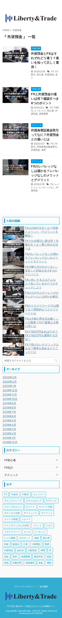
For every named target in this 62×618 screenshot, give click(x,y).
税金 (49, 556)
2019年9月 (9, 403)
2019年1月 (9, 438)
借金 (36, 537)
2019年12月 (10, 390)
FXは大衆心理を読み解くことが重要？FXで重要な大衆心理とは (42, 322)
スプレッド (51, 500)
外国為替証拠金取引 (47, 146)
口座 (25, 544)
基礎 (47, 544)
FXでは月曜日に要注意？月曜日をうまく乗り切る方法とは (42, 244)
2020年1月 (9, 386)
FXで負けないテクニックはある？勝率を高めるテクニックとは (42, 348)
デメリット (46, 513)
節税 (6, 562)
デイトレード (30, 513)
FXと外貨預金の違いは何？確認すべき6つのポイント (45, 98)
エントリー (38, 494)
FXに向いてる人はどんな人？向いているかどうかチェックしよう (41, 283)
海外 (15, 556)
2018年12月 (10, 442)
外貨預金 (49, 74)
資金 (40, 562)
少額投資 (32, 550)
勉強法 (16, 544)
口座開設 (36, 544)
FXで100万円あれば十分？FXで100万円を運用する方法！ (41, 335)
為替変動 (25, 556)
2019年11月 (10, 394)
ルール (27, 531)
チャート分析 (45, 506)
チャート (30, 506)
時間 (43, 550)
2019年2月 (9, 433)
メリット (37, 525)
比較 (6, 556)
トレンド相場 (11, 519)
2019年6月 (9, 416)
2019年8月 (9, 407)
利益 (6, 544)
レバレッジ (40, 110)
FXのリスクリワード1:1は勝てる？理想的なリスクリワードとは (42, 309)
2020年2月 (10, 381)
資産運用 (43, 113)
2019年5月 (9, 420)
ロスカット (24, 537)
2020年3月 (10, 377)
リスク (49, 525)
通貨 (49, 562)
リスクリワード (12, 531)
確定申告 (38, 556)
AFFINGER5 (36, 613)
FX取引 (25, 494)
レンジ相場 (9, 537)
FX (52, 71)
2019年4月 (9, 425)
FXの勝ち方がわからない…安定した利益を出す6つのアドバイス (41, 270)
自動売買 (17, 562)
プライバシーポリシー (24, 586)
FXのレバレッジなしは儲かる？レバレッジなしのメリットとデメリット (42, 257)
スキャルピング (34, 500)
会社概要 (43, 586)
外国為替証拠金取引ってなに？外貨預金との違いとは (45, 134)
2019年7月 (9, 412)
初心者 (40, 74)
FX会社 (14, 494)
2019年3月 (9, 429)
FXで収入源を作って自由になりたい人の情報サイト (31, 606)
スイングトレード (13, 500)
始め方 (20, 550)
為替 (43, 149)
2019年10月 (10, 399)
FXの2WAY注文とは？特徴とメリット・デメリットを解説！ (41, 231)
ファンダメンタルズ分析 (16, 525)
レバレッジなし (47, 187)
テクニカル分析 (12, 513)
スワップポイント (13, 506)
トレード (26, 519)
